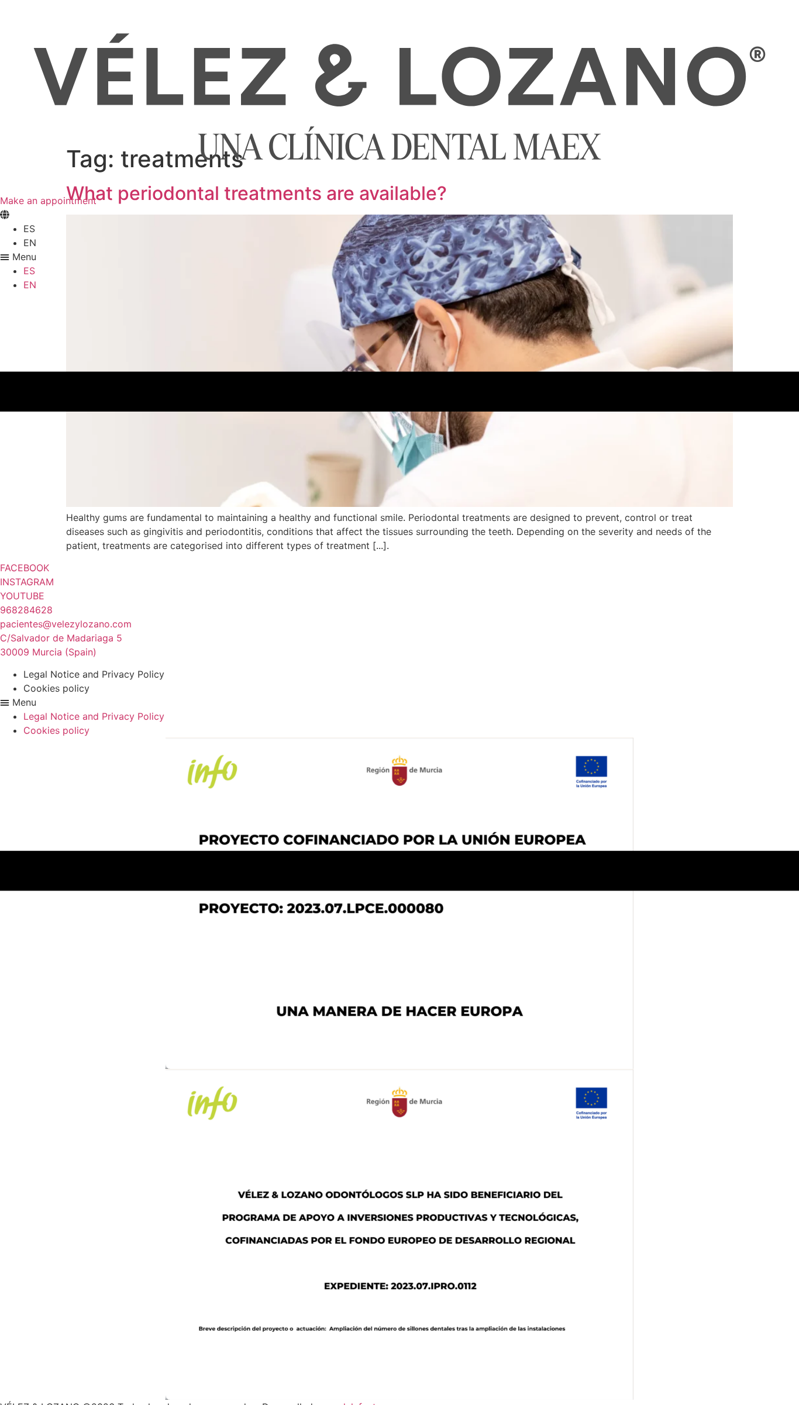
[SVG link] (399, 97)
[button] (399, 257)
